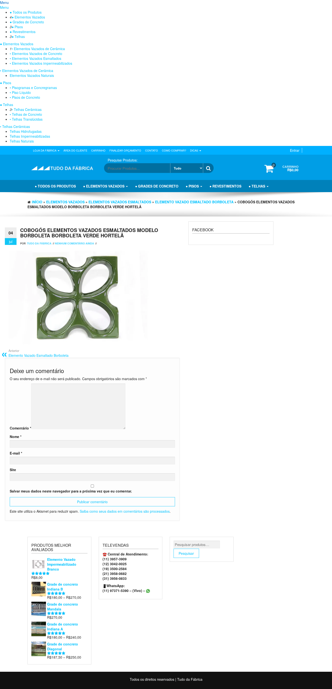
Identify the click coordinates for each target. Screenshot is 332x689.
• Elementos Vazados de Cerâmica (38, 48)
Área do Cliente (75, 150)
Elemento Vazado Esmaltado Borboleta (194, 201)
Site (13, 469)
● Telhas (18, 36)
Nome (15, 436)
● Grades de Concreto (27, 21)
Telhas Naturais (22, 141)
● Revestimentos (22, 31)
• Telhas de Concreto (26, 114)
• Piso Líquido (20, 92)
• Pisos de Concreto (25, 97)
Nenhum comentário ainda (74, 243)
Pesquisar (186, 553)
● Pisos (17, 26)
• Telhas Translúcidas (26, 119)
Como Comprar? (174, 150)
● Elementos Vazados (28, 17)
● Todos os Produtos (26, 12)
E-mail (16, 453)
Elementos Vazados (65, 201)
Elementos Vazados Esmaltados (119, 201)
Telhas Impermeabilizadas (30, 136)
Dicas (194, 150)
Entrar (294, 150)
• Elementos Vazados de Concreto (36, 53)
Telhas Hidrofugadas (26, 131)
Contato (151, 150)
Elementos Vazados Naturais (32, 75)
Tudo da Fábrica (39, 243)
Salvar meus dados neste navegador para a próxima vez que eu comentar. (71, 491)
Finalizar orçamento (125, 150)
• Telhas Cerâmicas (27, 109)
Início (37, 201)
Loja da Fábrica (45, 150)
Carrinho (98, 150)
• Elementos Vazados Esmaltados (35, 58)
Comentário (20, 428)
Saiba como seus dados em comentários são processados (125, 511)
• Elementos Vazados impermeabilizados (41, 63)
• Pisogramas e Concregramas (33, 87)
